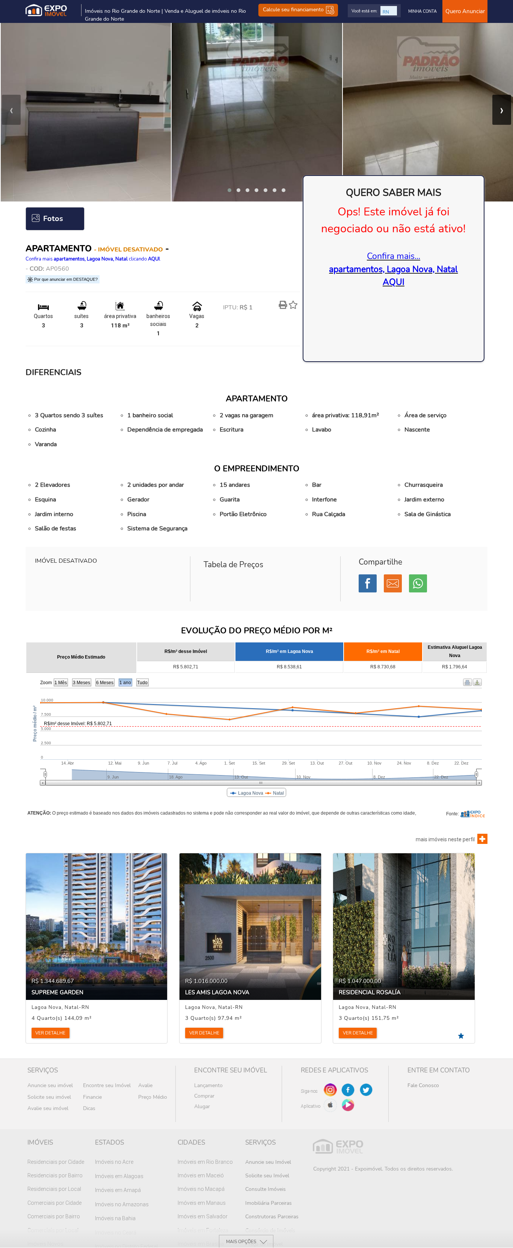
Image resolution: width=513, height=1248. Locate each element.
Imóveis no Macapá (201, 1189)
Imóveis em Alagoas (119, 1176)
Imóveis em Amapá (118, 1190)
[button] (229, 190)
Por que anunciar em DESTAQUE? (65, 279)
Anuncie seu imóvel (50, 1085)
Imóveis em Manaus (202, 1203)
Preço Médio (152, 1097)
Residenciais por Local (54, 1189)
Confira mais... (393, 269)
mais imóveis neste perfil (445, 839)
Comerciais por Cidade (54, 1203)
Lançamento (208, 1085)
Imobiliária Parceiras (268, 1203)
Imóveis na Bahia (115, 1218)
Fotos (53, 219)
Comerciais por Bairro (53, 1216)
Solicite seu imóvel (49, 1097)
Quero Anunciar (465, 11)
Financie (92, 1097)
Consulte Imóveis (265, 1189)
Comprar (204, 1096)
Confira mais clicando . (93, 259)
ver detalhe (50, 1033)
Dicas (89, 1108)
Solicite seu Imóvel (267, 1175)
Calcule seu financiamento (294, 10)
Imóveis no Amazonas (122, 1204)
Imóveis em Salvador (203, 1216)
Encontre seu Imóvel (107, 1085)
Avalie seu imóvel (47, 1108)
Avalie (145, 1085)
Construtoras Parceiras (272, 1216)
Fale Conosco (423, 1085)
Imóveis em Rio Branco (205, 1162)
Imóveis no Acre (114, 1162)
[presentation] (11, 110)
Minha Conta (422, 11)
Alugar (202, 1106)
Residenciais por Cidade (55, 1162)
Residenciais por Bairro (55, 1175)
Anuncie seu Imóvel (268, 1162)
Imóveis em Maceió (201, 1175)
